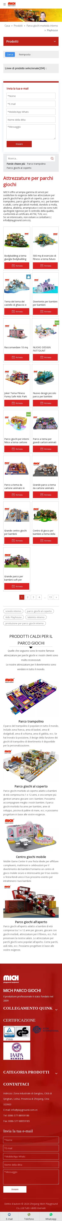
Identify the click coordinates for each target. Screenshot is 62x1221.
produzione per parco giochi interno (24, 623)
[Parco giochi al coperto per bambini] (31, 765)
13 (50, 597)
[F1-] (31, 901)
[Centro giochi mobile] (31, 835)
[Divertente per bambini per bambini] (45, 285)
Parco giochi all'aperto (31, 922)
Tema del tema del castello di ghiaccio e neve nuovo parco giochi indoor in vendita (16, 303)
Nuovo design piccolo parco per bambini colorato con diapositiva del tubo (44, 395)
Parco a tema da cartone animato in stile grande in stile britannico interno (14, 486)
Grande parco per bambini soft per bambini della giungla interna (15, 578)
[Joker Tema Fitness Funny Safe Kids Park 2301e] (16, 377)
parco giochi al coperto (39, 611)
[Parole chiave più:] (52, 159)
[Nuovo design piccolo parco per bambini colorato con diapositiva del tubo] (45, 377)
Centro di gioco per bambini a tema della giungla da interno (44, 532)
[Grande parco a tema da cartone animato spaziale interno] (45, 468)
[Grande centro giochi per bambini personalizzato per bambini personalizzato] (16, 514)
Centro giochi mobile (31, 857)
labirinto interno (36, 617)
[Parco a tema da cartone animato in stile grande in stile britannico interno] (16, 468)
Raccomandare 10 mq (16, 347)
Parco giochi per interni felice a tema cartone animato (16, 440)
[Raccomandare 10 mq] (16, 331)
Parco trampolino (36, 163)
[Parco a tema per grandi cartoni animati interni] (45, 423)
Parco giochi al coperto (19, 167)
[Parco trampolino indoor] (31, 695)
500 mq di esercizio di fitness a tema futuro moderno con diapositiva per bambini (45, 257)
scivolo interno (13, 611)
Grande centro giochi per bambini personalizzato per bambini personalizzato (16, 532)
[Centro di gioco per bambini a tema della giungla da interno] (45, 514)
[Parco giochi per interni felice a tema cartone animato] (16, 423)
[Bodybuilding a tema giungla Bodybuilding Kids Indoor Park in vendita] (16, 239)
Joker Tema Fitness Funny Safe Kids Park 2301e (15, 395)
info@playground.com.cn (16, 220)
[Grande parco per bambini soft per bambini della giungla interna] (16, 560)
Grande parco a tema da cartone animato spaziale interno (44, 486)
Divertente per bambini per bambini (45, 303)
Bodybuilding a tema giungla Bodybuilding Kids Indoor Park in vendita (15, 257)
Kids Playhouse (13, 617)
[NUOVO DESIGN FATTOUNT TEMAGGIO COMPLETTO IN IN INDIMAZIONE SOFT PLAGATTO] (45, 331)
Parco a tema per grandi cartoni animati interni (44, 440)
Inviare (19, 144)
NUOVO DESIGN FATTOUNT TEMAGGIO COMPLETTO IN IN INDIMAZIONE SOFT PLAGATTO (44, 349)
